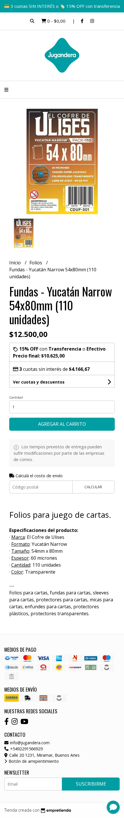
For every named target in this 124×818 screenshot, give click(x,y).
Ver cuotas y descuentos (39, 382)
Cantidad (16, 397)
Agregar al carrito (62, 424)
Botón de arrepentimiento (33, 761)
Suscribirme (91, 784)
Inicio (15, 262)
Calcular (93, 486)
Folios (36, 262)
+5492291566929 (26, 748)
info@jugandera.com (29, 742)
